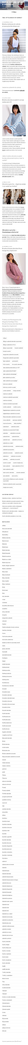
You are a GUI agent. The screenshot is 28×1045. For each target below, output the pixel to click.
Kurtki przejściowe (7, 722)
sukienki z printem (6, 938)
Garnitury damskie (6, 630)
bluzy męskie (5, 581)
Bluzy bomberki (6, 575)
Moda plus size (6, 750)
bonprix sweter (7, 351)
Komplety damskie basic (8, 698)
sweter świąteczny (18, 462)
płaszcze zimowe (6, 784)
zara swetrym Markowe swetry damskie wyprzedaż (13, 480)
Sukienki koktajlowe (7, 895)
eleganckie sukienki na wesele (10, 354)
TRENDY (4, 990)
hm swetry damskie (17, 364)
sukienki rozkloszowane (8, 926)
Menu (14, 12)
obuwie (4, 759)
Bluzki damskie (6, 550)
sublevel (4, 861)
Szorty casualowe (6, 960)
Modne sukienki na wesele (9, 753)
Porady (4, 787)
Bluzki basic (5, 547)
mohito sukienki (7, 407)
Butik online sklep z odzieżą (13, 3)
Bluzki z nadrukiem (6, 568)
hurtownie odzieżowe (7, 639)
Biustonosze (5, 541)
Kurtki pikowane (6, 719)
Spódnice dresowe (7, 827)
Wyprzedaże (5, 1021)
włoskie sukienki (20, 472)
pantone (4, 769)
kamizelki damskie (6, 655)
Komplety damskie (7, 695)
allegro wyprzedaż (7, 348)
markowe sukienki (7, 394)
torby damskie (6, 984)
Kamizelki (4, 652)
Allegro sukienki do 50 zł (9, 344)
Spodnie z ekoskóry (7, 852)
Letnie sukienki (7, 390)
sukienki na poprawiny (8, 449)
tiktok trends (5, 978)
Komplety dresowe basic (8, 704)
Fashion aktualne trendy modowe (10, 627)
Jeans (3, 645)
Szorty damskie (6, 963)
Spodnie (4, 833)
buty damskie (5, 596)
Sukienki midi (5, 907)
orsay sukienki (6, 420)
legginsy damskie (6, 732)
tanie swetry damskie (8, 472)
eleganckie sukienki (7, 618)
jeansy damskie (6, 648)
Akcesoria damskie (7, 528)
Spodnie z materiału (7, 855)
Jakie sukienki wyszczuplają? (10, 380)
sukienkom (6, 456)
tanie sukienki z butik (8, 469)
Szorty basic (5, 957)
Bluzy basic (5, 571)
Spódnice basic (6, 821)
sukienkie (5, 433)
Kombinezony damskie (8, 685)
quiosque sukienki (17, 420)
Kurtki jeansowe (6, 716)
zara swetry (15, 476)
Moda (3, 741)
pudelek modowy (6, 799)
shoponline (5, 812)
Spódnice (4, 818)
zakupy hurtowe (6, 1027)
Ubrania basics (6, 1003)
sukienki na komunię (8, 446)
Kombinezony (5, 682)
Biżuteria (4, 544)
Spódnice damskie (7, 824)
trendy (22, 207)
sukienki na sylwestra (7, 920)
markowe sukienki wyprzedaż (10, 397)
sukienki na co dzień (8, 443)
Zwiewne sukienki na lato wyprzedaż (12, 484)
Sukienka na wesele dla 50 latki (11, 430)
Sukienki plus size (6, 923)
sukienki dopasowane (7, 876)
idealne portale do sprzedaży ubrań (11, 642)
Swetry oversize (6, 950)
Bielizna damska (6, 538)
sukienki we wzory (6, 932)
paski (3, 772)
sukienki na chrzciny (17, 439)
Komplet (4, 689)
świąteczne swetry (8, 487)
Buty (3, 593)
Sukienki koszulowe (7, 898)
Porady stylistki (6, 790)
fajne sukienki (6, 361)
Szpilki (3, 966)
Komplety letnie (6, 707)
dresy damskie (6, 612)
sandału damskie (6, 809)
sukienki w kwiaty (6, 929)
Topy (3, 981)
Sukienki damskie (6, 873)
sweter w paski (7, 462)
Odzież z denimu (6, 766)
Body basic (5, 590)
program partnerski (7, 796)
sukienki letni (6, 436)
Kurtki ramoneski (6, 726)
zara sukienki (6, 476)
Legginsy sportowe (7, 735)
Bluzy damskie (6, 578)
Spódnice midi (5, 830)
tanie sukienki (6, 466)
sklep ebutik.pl (17, 423)
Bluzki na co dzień (6, 559)
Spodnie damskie (6, 840)
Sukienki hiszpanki (6, 892)
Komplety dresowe (7, 701)
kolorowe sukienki (7, 384)
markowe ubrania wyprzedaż (10, 403)
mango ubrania (17, 390)
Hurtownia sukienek (7, 636)
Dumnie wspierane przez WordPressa (11, 1041)
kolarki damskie (6, 664)
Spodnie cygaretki (6, 836)
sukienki (22, 90)
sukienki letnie (15, 436)
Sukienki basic (5, 870)
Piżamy (4, 775)
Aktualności (5, 531)
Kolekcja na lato (6, 670)
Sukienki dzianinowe (7, 886)
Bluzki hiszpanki (6, 553)
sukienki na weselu (7, 453)
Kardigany (4, 658)
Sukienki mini (5, 910)
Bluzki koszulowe (6, 556)
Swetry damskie (6, 941)
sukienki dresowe (6, 883)
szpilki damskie (6, 969)
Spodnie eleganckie (7, 846)
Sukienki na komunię (7, 917)
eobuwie (4, 621)
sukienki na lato (19, 446)
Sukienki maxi (5, 904)
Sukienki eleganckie (7, 889)
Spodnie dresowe (6, 843)
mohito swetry (17, 407)
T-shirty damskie (6, 972)
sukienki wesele (19, 453)
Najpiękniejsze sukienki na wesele (11, 410)
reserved (4, 803)
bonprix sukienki (19, 348)
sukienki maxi (6, 439)
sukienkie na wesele (15, 433)
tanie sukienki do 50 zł (18, 466)
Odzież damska (6, 762)
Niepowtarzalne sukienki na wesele (12, 417)
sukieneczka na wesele (8, 864)
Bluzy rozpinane (6, 584)
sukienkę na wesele (15, 459)
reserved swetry (7, 423)
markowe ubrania (7, 400)
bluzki (3, 150)
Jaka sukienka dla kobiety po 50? (11, 367)
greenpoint (15, 361)
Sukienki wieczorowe (7, 935)
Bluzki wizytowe (6, 562)
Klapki (3, 661)
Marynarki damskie (7, 738)
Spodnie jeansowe (7, 849)
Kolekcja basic (5, 667)
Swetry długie (5, 944)
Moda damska (5, 744)
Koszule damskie (6, 710)
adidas (4, 525)
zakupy (4, 1024)
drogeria (4, 615)
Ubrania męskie (6, 1009)
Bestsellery (5, 534)
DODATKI (4, 608)
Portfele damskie (6, 793)
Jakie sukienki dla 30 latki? (9, 371)
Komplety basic (6, 692)
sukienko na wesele (16, 456)
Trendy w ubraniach (7, 1000)
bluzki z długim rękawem (8, 565)
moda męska (5, 747)
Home (3, 633)
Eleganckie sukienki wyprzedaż (11, 358)
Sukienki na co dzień (7, 913)
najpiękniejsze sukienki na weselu (11, 413)
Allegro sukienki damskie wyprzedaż (12, 341)
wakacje (4, 1015)
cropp (3, 599)
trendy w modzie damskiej (8, 997)
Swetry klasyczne (6, 947)
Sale (3, 806)
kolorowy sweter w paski (9, 387)
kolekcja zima (5, 679)
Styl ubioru (5, 858)
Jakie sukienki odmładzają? (10, 374)
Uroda (3, 1012)
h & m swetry (6, 364)
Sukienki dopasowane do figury (10, 880)
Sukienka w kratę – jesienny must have (12, 498)
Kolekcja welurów (6, 673)
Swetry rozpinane (6, 954)
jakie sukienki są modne (9, 377)
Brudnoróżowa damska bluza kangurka (12, 289)
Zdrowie (4, 1031)
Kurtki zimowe (5, 729)
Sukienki (4, 867)
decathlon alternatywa (8, 605)
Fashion (4, 624)
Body (3, 587)
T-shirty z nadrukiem (7, 975)
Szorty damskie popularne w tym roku (11, 516)
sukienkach (6, 426)
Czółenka (4, 602)
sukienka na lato (15, 426)
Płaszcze (4, 778)
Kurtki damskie (6, 713)
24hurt (4, 338)
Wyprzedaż (5, 1018)
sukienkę (5, 459)
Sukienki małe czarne (7, 901)
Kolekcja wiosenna (7, 676)
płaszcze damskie (6, 781)
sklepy (4, 815)
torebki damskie (6, 987)
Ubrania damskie (6, 1006)
